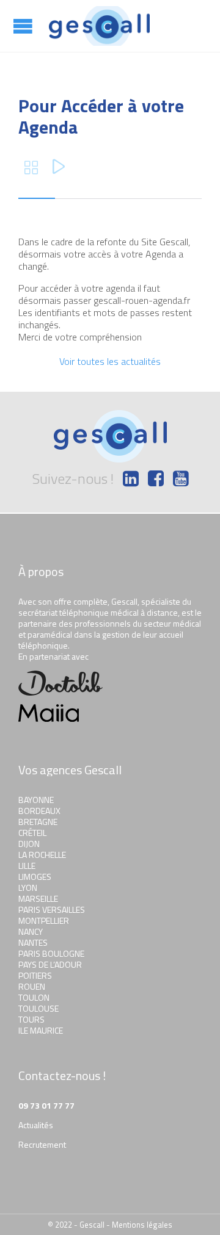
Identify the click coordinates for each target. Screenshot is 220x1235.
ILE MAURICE (40, 1030)
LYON (27, 887)
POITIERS (35, 975)
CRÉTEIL (32, 832)
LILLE (26, 865)
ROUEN (31, 986)
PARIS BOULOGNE (51, 953)
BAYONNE (36, 799)
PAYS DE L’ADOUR (50, 964)
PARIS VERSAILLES (51, 909)
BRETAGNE (37, 821)
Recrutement (42, 1144)
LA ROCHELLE (42, 854)
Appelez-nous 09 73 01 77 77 (202, 24)
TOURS (31, 1019)
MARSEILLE (38, 898)
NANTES (33, 942)
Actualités (35, 1124)
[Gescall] (99, 26)
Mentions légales (142, 1225)
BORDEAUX (39, 810)
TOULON (34, 997)
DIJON (29, 843)
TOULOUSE (38, 1008)
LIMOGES (34, 876)
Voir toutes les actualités (110, 361)
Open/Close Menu (24, 26)
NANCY (30, 931)
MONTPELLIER (43, 920)
